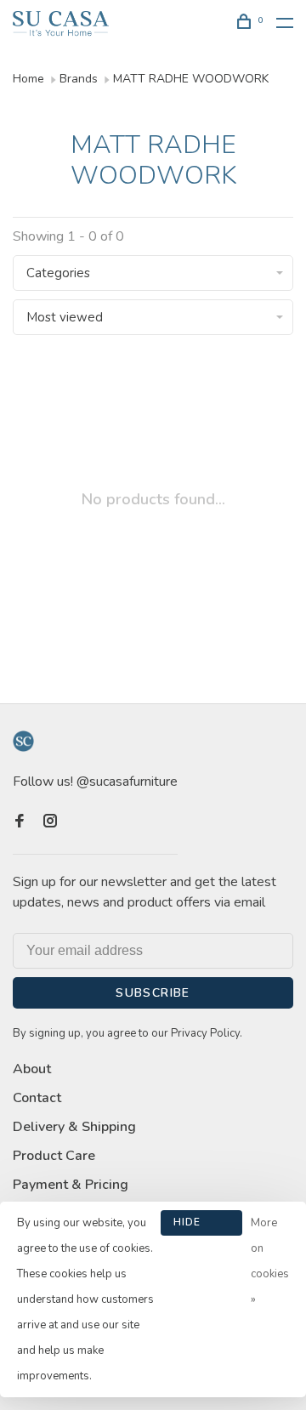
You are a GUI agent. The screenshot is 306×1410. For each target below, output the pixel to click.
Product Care (54, 1155)
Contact (37, 1098)
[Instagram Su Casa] (50, 822)
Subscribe (153, 993)
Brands (79, 79)
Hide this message (201, 1225)
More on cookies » (270, 1261)
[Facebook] (19, 822)
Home (28, 79)
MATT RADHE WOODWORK (191, 79)
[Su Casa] (23, 741)
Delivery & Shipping (74, 1126)
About (32, 1069)
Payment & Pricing (70, 1184)
